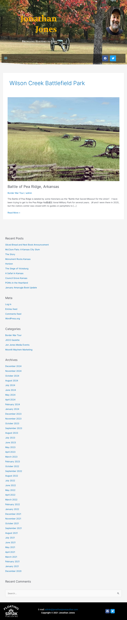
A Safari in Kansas (14, 273)
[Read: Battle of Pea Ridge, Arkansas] (63, 139)
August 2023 (11, 433)
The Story (10, 254)
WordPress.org (12, 318)
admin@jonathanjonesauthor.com (61, 609)
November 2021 (13, 518)
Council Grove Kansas (16, 278)
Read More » (14, 212)
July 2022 (10, 480)
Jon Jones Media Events (17, 345)
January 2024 (12, 409)
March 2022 (11, 499)
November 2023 (13, 418)
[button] (5, 58)
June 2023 (10, 442)
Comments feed (13, 314)
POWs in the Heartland (16, 283)
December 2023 (13, 414)
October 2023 (12, 423)
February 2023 (12, 461)
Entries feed (11, 309)
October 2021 (12, 523)
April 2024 (10, 399)
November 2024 (13, 371)
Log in (8, 304)
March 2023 (11, 456)
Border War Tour (16, 193)
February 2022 (12, 504)
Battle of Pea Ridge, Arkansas (33, 186)
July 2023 (10, 437)
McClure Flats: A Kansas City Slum (22, 249)
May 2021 (10, 547)
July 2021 (10, 537)
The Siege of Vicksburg (16, 268)
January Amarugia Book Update (21, 287)
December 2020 (13, 571)
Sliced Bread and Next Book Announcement (27, 244)
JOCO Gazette (12, 340)
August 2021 (11, 533)
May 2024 (10, 395)
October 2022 (12, 466)
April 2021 (10, 552)
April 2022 (10, 495)
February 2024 (12, 404)
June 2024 (10, 390)
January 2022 (12, 509)
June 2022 (10, 485)
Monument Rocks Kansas (18, 259)
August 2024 (11, 380)
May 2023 (10, 447)
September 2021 (13, 528)
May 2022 (10, 490)
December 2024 (13, 366)
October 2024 (12, 376)
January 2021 (12, 566)
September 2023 (13, 428)
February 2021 (12, 561)
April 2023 (10, 452)
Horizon (9, 263)
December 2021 (13, 514)
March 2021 (11, 557)
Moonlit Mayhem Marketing (18, 349)
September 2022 (13, 471)
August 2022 (11, 476)
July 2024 (10, 385)
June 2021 (10, 542)
